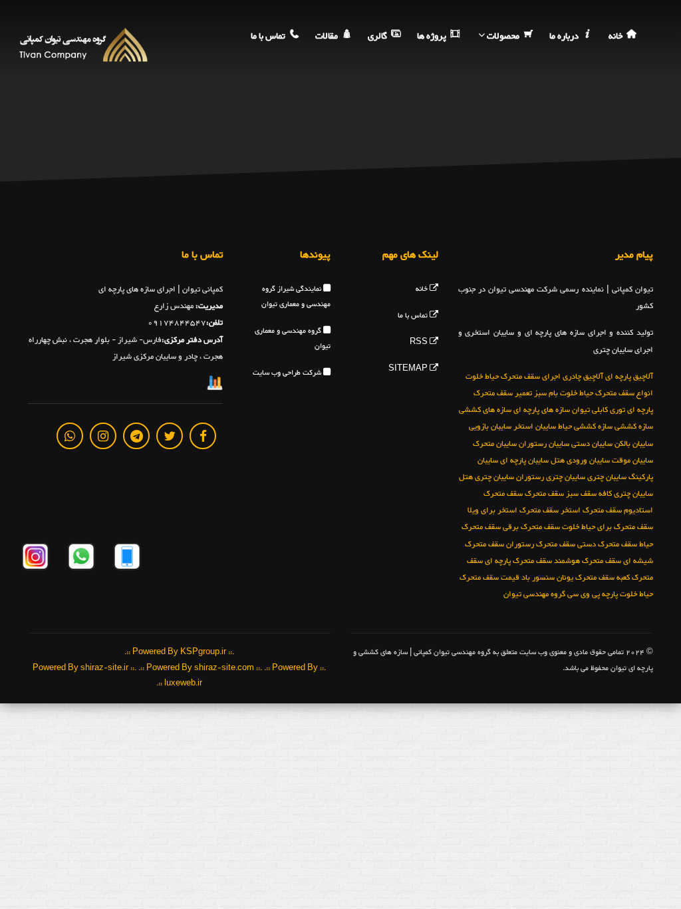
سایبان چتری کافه (626, 493)
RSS (420, 342)
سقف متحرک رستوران (540, 544)
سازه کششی (633, 426)
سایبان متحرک (495, 444)
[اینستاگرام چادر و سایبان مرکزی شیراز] (35, 558)
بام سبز (546, 393)
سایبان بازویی (490, 426)
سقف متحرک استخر (591, 510)
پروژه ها (432, 36)
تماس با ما (269, 36)
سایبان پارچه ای (524, 460)
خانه (616, 36)
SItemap (409, 369)
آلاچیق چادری (583, 376)
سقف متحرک (544, 493)
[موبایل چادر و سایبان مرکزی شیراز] (126, 558)
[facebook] (203, 436)
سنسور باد (538, 577)
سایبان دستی (592, 444)
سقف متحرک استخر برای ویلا (513, 510)
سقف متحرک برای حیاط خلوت (607, 527)
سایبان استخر (534, 426)
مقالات (327, 36)
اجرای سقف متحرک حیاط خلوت (513, 376)
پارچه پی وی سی (592, 594)
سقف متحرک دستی (607, 544)
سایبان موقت (632, 460)
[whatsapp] (70, 436)
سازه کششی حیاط (585, 426)
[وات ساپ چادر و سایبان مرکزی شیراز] (80, 558)
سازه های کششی (485, 410)
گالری (378, 36)
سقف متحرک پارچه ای (518, 561)
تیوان (581, 410)
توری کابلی (608, 410)
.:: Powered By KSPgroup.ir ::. (179, 652)
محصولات (503, 36)
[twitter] (169, 436)
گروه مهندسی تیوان (534, 594)
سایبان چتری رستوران (550, 477)
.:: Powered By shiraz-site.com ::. (200, 668)
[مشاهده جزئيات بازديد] (215, 386)
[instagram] (103, 436)
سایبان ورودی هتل (580, 460)
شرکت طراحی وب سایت (288, 373)
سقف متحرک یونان (585, 577)
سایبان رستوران (544, 444)
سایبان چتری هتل (486, 477)
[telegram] (136, 436)
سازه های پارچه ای (541, 410)
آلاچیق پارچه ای (629, 376)
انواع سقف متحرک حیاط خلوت (606, 393)
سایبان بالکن (633, 444)
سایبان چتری (606, 477)
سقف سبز (581, 493)
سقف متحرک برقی (531, 527)
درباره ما (565, 36)
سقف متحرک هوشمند (587, 561)
